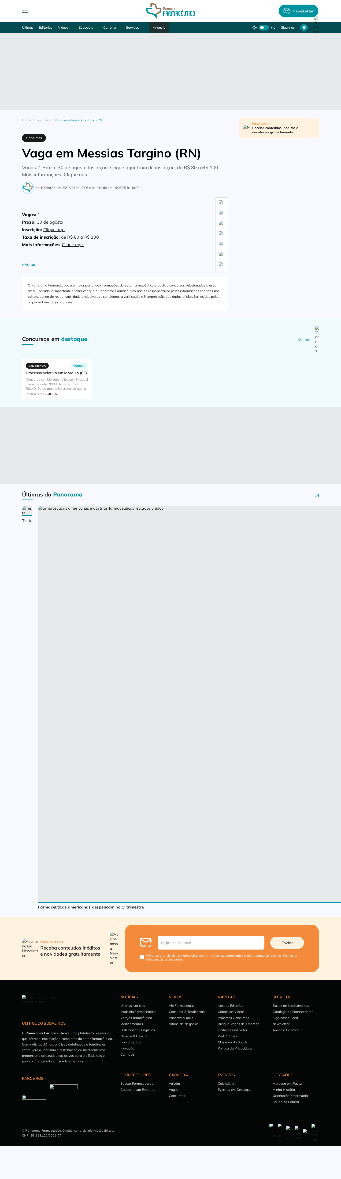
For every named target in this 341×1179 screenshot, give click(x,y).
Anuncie (159, 27)
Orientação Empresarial (291, 1096)
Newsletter (281, 1024)
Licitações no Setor (232, 1030)
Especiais (86, 27)
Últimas (27, 27)
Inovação (127, 1048)
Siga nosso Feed (285, 1018)
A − (42, 201)
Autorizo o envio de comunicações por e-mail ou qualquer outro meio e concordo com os (221, 957)
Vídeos (63, 27)
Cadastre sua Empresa (137, 1089)
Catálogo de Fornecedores (293, 1012)
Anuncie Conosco (286, 1030)
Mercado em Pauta (287, 1083)
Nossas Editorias (230, 1005)
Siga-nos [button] (288, 27)
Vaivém (174, 1083)
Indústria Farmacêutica (138, 1012)
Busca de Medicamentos (291, 1005)
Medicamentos (131, 1024)
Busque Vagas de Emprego (238, 1024)
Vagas (173, 1089)
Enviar (287, 942)
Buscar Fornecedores (136, 1083)
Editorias (45, 27)
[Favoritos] (304, 27)
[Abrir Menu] (52, 11)
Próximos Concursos (233, 1018)
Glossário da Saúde (233, 1042)
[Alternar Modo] (57, 201)
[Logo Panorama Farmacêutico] (170, 11)
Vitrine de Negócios (184, 1024)
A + (28, 201)
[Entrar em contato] (273, 1133)
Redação (48, 188)
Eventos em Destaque (235, 1089)
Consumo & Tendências (187, 1012)
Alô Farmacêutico (182, 1005)
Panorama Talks (181, 1018)
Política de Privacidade (235, 1048)
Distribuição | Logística (137, 1030)
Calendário (226, 1083)
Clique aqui (54, 229)
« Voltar (29, 264)
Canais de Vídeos (231, 1012)
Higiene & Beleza (133, 1036)
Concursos (177, 1096)
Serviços (132, 27)
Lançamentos (130, 1042)
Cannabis (127, 1054)
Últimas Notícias (132, 1005)
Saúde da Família (286, 1102)
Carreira (109, 27)
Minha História (284, 1089)
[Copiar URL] (222, 265)
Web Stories (227, 1036)
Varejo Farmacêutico (136, 1018)
